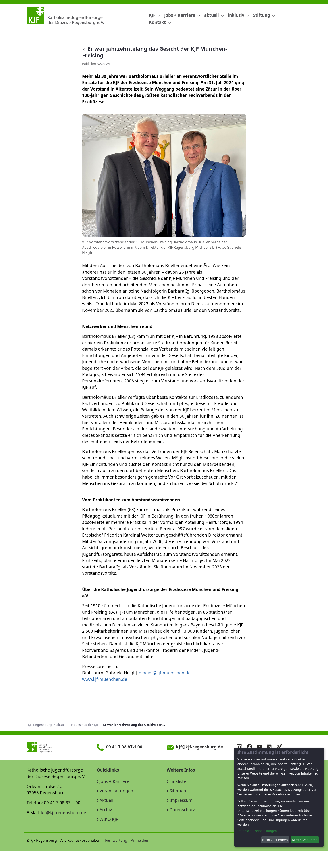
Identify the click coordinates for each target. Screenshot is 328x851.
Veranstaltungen (116, 791)
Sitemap (178, 791)
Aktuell (106, 800)
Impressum (181, 800)
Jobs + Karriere (114, 781)
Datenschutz (182, 810)
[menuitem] (153, 15)
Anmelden (139, 840)
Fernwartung (116, 840)
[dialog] (279, 797)
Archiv (106, 810)
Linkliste (178, 781)
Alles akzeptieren (305, 840)
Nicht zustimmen (275, 840)
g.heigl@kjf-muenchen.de (165, 673)
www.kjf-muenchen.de (104, 679)
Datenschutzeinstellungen (257, 831)
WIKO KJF (109, 819)
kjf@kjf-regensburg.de (63, 813)
